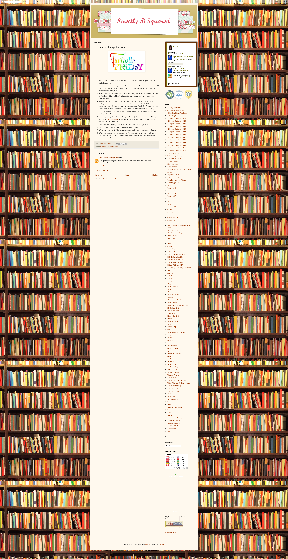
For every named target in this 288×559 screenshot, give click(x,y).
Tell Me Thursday (173, 372)
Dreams (169, 223)
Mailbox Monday (172, 286)
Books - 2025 (171, 204)
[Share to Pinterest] (125, 144)
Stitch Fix (170, 356)
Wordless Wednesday (174, 434)
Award (169, 172)
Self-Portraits (171, 343)
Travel (169, 402)
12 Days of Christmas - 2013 (176, 129)
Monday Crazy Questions (175, 300)
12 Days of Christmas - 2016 (176, 137)
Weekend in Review (173, 423)
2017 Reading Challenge (175, 158)
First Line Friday (172, 230)
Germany (170, 246)
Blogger (161, 544)
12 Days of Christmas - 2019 (176, 145)
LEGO (169, 281)
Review (169, 337)
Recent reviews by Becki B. (176, 476)
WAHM (169, 415)
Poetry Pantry (171, 327)
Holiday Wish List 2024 (175, 262)
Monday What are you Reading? (177, 305)
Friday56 (170, 241)
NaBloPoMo (171, 313)
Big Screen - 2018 (173, 175)
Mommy (170, 297)
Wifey (169, 431)
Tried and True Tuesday (174, 407)
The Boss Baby (112, 119)
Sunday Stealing (172, 367)
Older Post (154, 175)
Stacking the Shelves (174, 353)
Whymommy (171, 429)
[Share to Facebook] (123, 144)
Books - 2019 (171, 188)
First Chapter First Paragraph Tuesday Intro (179, 226)
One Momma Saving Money (109, 157)
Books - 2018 (171, 185)
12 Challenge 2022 (173, 115)
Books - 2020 (171, 191)
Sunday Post (171, 361)
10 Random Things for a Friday (109, 147)
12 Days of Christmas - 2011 (176, 124)
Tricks (169, 404)
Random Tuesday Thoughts (176, 332)
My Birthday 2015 (173, 311)
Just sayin (170, 273)
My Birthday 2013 (173, 308)
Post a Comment (102, 170)
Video (169, 412)
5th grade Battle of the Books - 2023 (179, 169)
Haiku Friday (171, 251)
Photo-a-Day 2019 (173, 316)
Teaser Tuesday (172, 369)
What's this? (176, 511)
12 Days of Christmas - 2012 (176, 126)
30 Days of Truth (172, 164)
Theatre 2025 (171, 378)
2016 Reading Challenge (175, 156)
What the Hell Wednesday (175, 426)
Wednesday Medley (173, 420)
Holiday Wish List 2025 (175, 265)
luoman (147, 544)
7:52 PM (102, 166)
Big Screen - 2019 (173, 177)
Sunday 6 (170, 359)
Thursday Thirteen (173, 388)
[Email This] (117, 144)
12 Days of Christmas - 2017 (176, 140)
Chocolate (170, 212)
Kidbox (169, 276)
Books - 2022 (171, 196)
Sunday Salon (171, 364)
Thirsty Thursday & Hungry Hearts (178, 383)
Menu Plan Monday (173, 294)
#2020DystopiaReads (174, 107)
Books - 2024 (171, 201)
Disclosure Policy (171, 532)
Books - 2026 (171, 207)
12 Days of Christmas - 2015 (176, 134)
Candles (169, 209)
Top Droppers (171, 396)
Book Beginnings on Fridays (176, 180)
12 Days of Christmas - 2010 (176, 121)
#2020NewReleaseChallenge (176, 110)
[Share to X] (121, 144)
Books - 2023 (171, 199)
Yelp (168, 437)
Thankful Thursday (173, 375)
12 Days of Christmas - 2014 (176, 132)
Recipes (169, 335)
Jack (168, 270)
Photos (169, 319)
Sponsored (170, 351)
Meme (169, 289)
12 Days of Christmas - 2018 (176, 142)
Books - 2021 (171, 193)
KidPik (169, 278)
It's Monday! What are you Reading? (179, 268)
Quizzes (169, 329)
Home (127, 175)
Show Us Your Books (174, 348)
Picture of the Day (173, 321)
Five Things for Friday (174, 233)
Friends (169, 243)
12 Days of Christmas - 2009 (176, 118)
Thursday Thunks (173, 391)
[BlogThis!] (119, 144)
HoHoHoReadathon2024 (175, 260)
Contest (169, 215)
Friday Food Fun (172, 238)
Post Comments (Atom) (110, 179)
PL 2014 (170, 324)
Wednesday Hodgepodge (175, 418)
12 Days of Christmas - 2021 (176, 150)
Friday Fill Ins (172, 235)
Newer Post (98, 175)
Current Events (172, 220)
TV (168, 410)
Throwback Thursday (174, 386)
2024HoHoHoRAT (173, 161)
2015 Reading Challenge (175, 153)
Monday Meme (172, 302)
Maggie (169, 284)
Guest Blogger (172, 249)
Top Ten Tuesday (172, 399)
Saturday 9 (170, 340)
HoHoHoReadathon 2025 (175, 257)
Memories (170, 292)
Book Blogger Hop (173, 183)
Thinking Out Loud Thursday (176, 380)
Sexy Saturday (172, 345)
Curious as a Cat (172, 217)
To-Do (169, 394)
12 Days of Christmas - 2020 (176, 148)
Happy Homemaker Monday (176, 254)
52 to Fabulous (172, 167)
